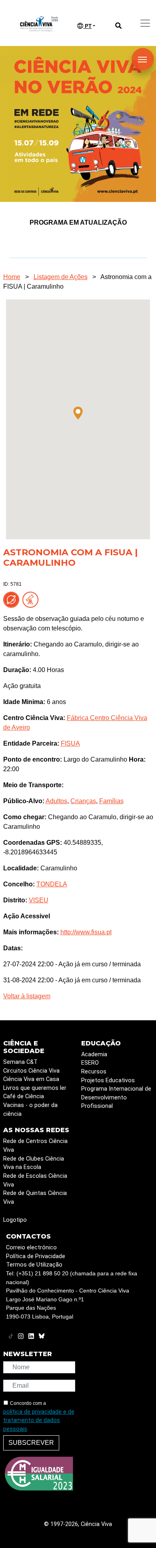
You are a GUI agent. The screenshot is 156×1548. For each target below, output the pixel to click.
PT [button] (87, 26)
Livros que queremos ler (34, 1088)
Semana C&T (20, 1062)
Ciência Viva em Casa (31, 1079)
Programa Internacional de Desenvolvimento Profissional (116, 1097)
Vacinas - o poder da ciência (30, 1109)
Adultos (56, 801)
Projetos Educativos (108, 1080)
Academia (94, 1054)
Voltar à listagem (26, 996)
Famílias (111, 801)
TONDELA (51, 884)
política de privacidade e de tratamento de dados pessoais (38, 1420)
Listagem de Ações (61, 276)
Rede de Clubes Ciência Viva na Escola (33, 1163)
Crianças (83, 801)
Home (11, 276)
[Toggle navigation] (145, 23)
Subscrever (31, 1442)
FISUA (70, 743)
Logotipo (15, 1220)
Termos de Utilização (34, 1264)
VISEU (38, 900)
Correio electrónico (31, 1247)
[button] (78, 413)
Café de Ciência (23, 1096)
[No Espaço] (12, 599)
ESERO (90, 1062)
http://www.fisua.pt (86, 932)
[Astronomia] (32, 599)
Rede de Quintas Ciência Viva (35, 1197)
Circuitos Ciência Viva (31, 1070)
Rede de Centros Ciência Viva (35, 1145)
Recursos (93, 1071)
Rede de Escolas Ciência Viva (35, 1180)
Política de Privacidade (35, 1256)
